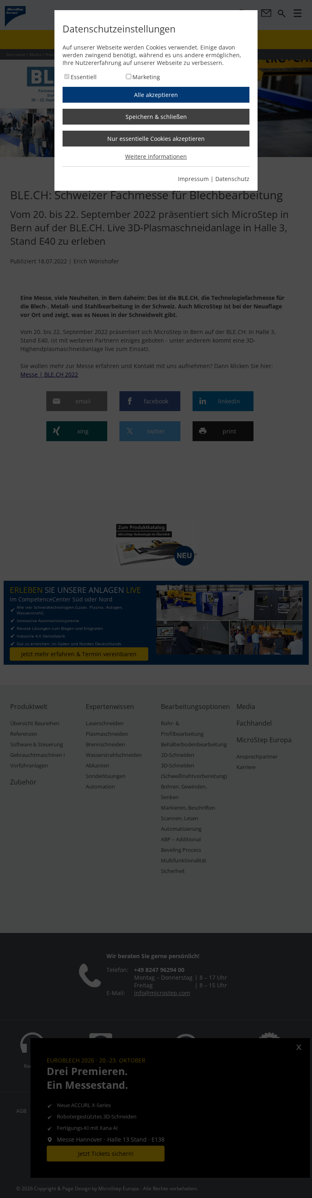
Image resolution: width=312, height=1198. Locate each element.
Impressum (193, 179)
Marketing (146, 77)
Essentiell (84, 77)
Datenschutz (232, 179)
